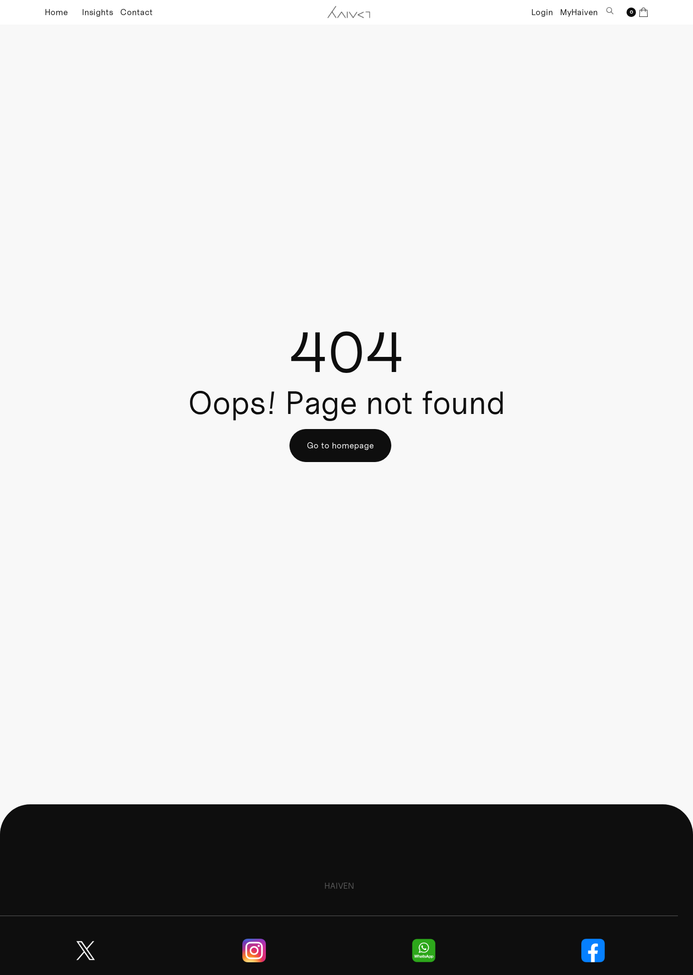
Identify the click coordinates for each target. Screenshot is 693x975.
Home (56, 12)
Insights (97, 12)
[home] (349, 12)
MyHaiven (579, 12)
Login (542, 12)
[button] (637, 12)
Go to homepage (340, 445)
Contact (136, 12)
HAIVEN (339, 885)
